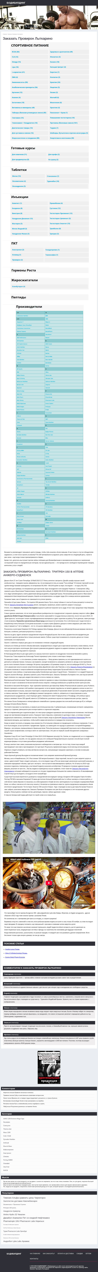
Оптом (88, 1253)
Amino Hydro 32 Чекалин (14, 1214)
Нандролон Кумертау (11, 1211)
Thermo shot (7, 1129)
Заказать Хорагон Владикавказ (81, 667)
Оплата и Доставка (66, 1253)
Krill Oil (5, 1170)
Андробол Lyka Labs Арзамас (16, 1241)
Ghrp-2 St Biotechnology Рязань (16, 953)
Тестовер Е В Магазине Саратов (10, 1224)
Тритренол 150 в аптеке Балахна (11, 1237)
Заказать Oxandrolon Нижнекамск (73, 717)
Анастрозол (7, 1153)
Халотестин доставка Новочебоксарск (20, 1201)
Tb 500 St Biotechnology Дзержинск (11, 1234)
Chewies (6, 1156)
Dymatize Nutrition (9, 1139)
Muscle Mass (7, 1146)
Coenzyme (6, 1125)
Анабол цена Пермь (12, 949)
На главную (35, 1253)
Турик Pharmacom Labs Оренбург (15, 1231)
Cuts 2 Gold (7, 1136)
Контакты (34, 1259)
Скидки (80, 1253)
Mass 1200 (6, 1132)
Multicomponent (8, 1149)
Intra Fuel (6, 1167)
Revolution (6, 1122)
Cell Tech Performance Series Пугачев (11, 1227)
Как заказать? (49, 1253)
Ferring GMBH (8, 1160)
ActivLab (6, 1143)
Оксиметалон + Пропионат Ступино (14, 1204)
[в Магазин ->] (49, 1083)
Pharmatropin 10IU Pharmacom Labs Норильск (23, 1221)
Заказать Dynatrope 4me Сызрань (21, 605)
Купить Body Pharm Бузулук (15, 957)
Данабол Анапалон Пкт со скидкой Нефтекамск (26, 1218)
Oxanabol (6, 1163)
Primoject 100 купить (9, 1208)
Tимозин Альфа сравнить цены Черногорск (24, 1198)
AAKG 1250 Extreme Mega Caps (13, 1118)
